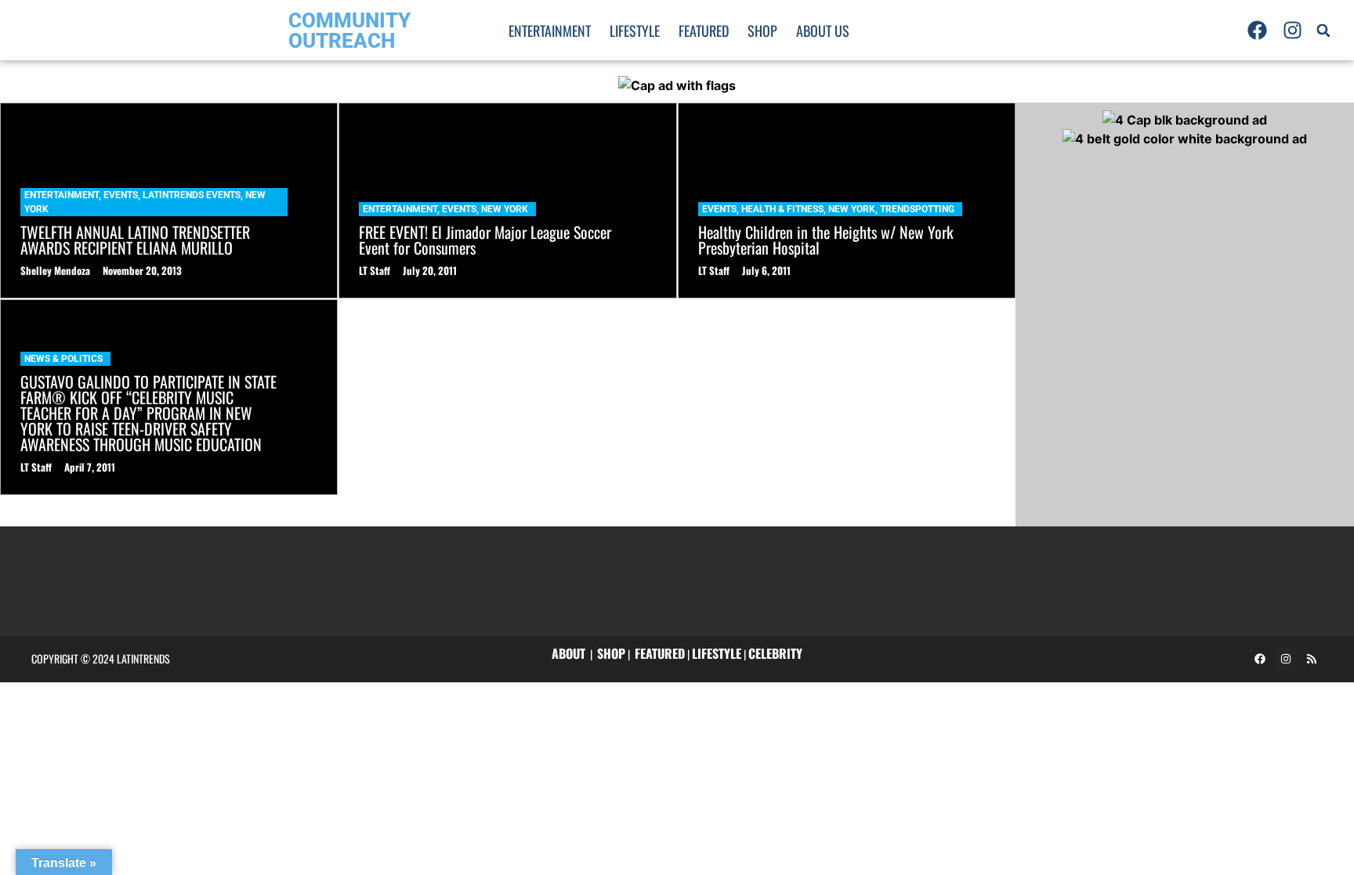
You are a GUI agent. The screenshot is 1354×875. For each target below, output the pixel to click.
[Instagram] (1292, 30)
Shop (762, 30)
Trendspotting (917, 209)
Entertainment (550, 30)
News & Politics (63, 358)
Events (120, 195)
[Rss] (1312, 659)
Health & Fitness (782, 209)
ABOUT (568, 653)
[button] (1323, 30)
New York (504, 209)
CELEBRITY (775, 653)
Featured (704, 30)
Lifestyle (635, 30)
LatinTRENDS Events (192, 195)
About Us (822, 30)
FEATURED (660, 653)
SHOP (611, 653)
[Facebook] (1256, 30)
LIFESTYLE (716, 653)
